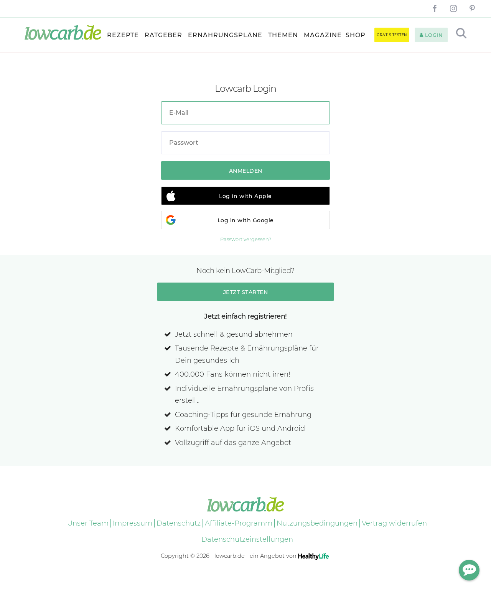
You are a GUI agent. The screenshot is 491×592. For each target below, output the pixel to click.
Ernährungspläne (225, 35)
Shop (356, 35)
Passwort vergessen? (245, 239)
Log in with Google (245, 220)
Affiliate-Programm (238, 523)
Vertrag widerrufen (394, 523)
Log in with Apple (245, 196)
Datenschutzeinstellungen (247, 539)
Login (433, 35)
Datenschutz (179, 523)
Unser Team (88, 523)
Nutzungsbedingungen (317, 523)
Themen (283, 35)
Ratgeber (163, 35)
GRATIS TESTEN (392, 35)
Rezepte (123, 35)
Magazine (323, 35)
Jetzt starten (245, 292)
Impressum (132, 523)
